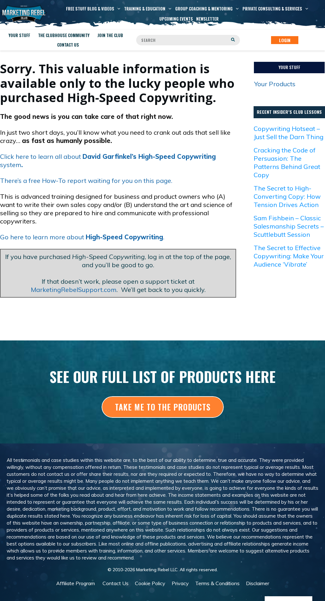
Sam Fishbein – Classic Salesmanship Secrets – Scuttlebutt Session (289, 226)
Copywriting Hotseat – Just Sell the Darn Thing (288, 133)
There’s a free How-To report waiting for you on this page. (86, 180)
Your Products (274, 84)
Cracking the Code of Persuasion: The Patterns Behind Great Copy (287, 162)
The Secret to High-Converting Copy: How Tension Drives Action (287, 196)
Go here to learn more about (81, 237)
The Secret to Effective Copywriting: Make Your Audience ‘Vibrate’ (289, 256)
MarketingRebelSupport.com (73, 290)
